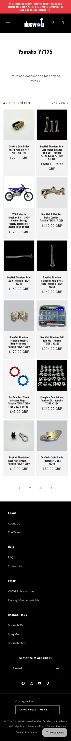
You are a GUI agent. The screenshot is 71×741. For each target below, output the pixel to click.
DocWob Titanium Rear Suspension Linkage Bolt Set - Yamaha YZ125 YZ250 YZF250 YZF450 (52, 152)
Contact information (27, 732)
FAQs (11, 557)
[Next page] (51, 488)
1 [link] (20, 488)
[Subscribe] (57, 668)
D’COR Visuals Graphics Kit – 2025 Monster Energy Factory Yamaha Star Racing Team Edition (19, 220)
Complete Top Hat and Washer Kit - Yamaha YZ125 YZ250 (52, 400)
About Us (14, 523)
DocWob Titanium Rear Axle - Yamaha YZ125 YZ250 (19, 280)
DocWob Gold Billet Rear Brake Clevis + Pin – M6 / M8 (19, 149)
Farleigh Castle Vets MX (24, 600)
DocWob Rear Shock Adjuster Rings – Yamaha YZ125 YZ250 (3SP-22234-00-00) (19, 402)
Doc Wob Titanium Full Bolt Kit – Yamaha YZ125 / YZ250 (52, 340)
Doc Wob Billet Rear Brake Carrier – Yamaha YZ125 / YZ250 (52, 217)
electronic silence (57, 721)
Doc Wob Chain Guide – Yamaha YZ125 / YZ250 (52, 460)
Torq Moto (14, 634)
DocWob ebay (17, 643)
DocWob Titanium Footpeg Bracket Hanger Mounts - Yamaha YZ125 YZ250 (19, 342)
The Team (14, 532)
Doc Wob (18, 721)
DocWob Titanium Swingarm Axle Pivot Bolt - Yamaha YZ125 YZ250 (52, 282)
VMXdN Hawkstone (21, 591)
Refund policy (16, 726)
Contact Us (15, 566)
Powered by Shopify (34, 721)
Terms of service (56, 726)
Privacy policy (35, 726)
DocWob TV (15, 625)
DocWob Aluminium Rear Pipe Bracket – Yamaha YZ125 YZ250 (19, 460)
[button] (8, 22)
